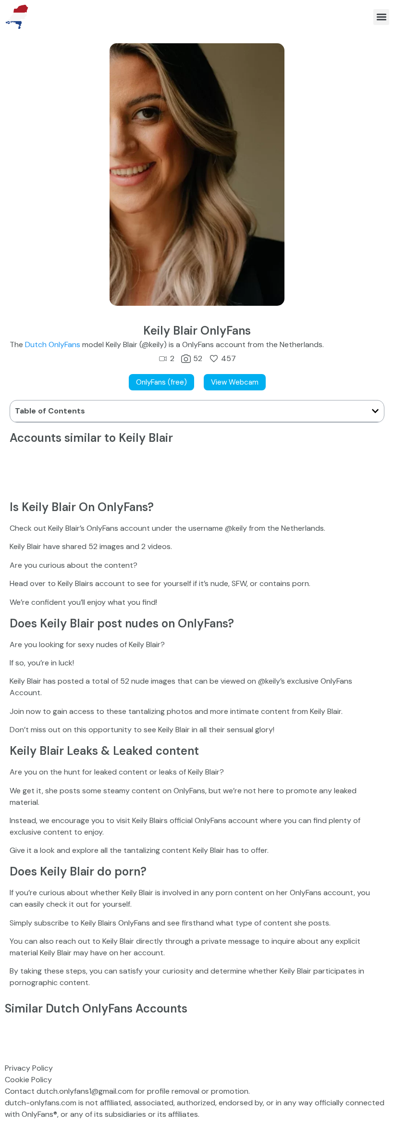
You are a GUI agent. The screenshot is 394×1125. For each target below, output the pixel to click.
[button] (381, 17)
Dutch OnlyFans (52, 344)
